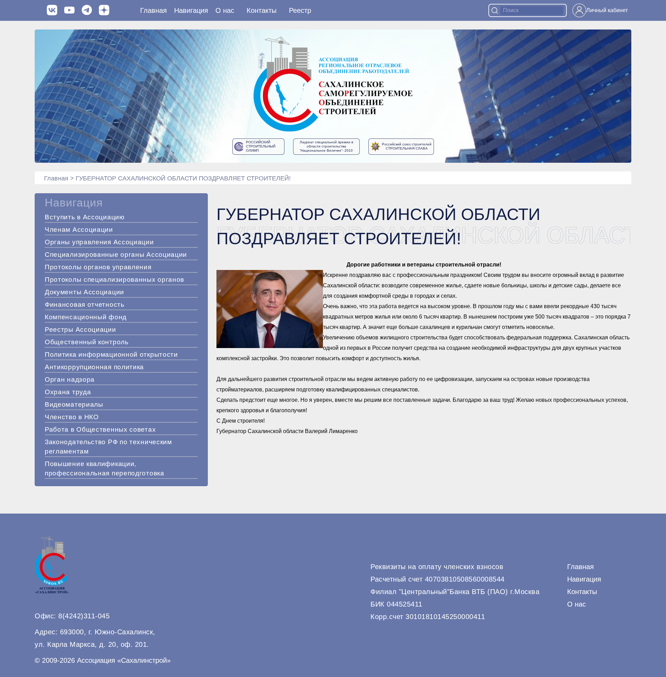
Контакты (261, 10)
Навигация (584, 579)
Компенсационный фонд (86, 317)
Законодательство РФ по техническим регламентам (108, 446)
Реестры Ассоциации (80, 329)
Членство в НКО (72, 417)
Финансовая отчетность (85, 304)
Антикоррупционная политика (94, 367)
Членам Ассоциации (79, 229)
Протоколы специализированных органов (114, 279)
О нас (224, 10)
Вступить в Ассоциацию (85, 217)
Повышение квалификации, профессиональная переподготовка (104, 468)
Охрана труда (68, 392)
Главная (153, 10)
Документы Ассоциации (84, 292)
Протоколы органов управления (98, 267)
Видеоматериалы (74, 404)
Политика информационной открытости (111, 354)
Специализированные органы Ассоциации (116, 254)
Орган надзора (70, 379)
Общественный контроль (87, 342)
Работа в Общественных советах (100, 429)
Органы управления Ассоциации (99, 242)
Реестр (300, 10)
